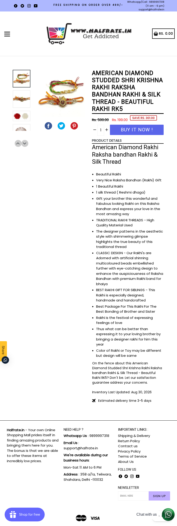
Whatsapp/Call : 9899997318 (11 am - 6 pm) (145, 4)
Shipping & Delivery (134, 435)
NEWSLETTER (128, 488)
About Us (126, 461)
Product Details (107, 140)
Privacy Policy (129, 451)
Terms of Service (132, 456)
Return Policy (129, 441)
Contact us (128, 446)
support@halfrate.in (151, 9)
